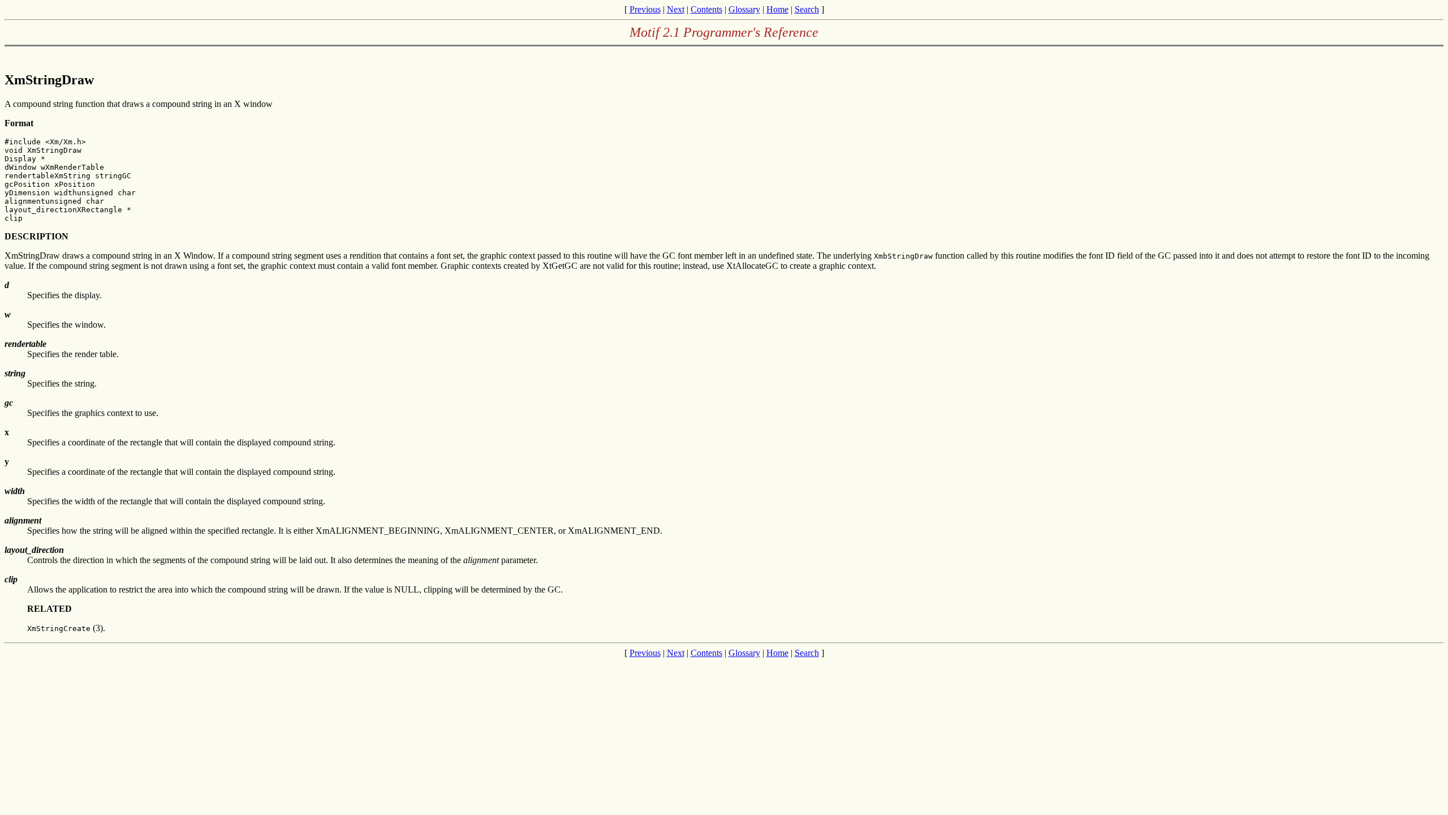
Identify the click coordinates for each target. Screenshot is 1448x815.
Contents (706, 9)
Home (777, 9)
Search (807, 9)
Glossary (744, 9)
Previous (645, 9)
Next (675, 9)
